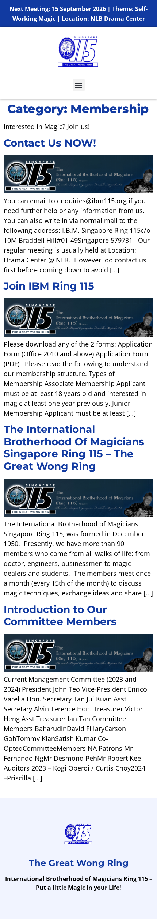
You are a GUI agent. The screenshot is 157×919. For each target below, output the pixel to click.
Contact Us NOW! (50, 143)
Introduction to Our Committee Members (60, 615)
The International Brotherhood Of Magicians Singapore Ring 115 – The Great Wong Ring (74, 447)
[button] (79, 85)
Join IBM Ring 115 (49, 286)
